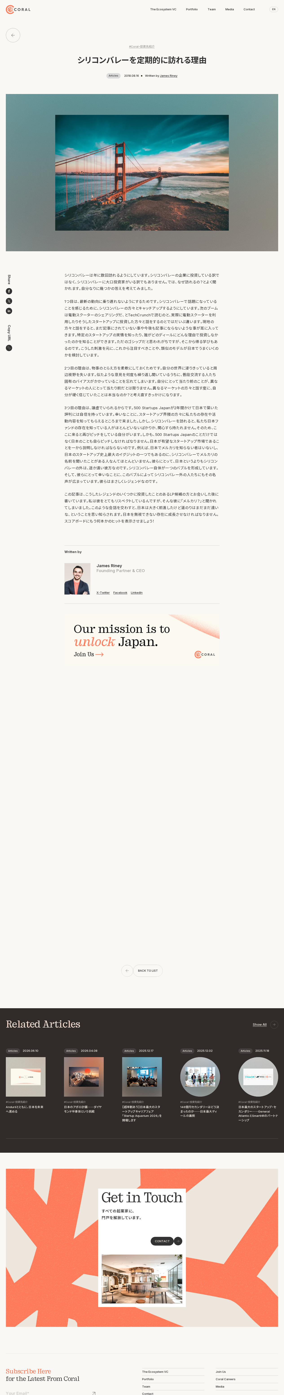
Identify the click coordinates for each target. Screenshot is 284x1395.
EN (273, 9)
